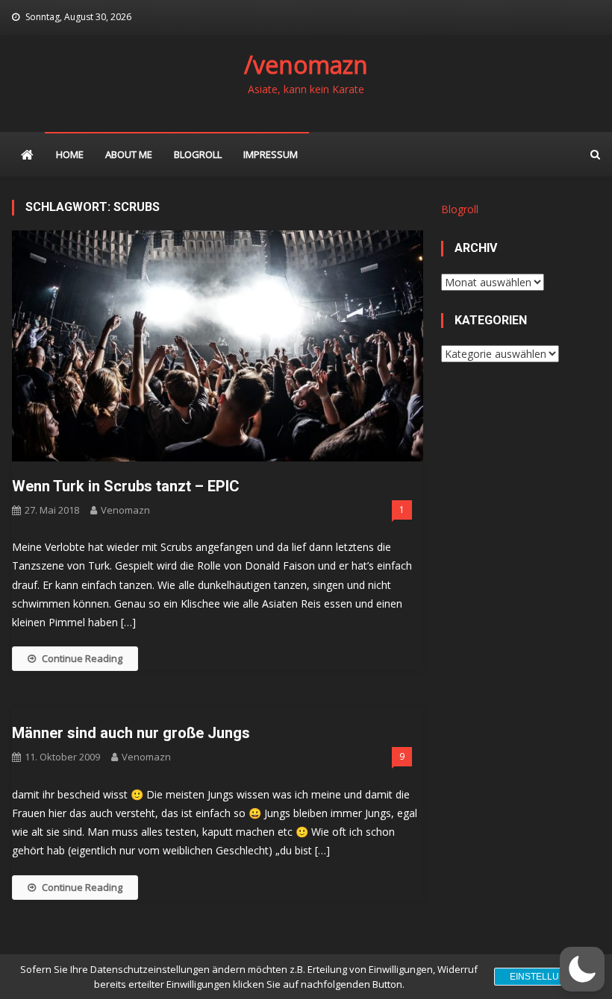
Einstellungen (547, 976)
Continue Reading (82, 658)
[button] (582, 969)
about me (128, 154)
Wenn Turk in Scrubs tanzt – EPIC (126, 486)
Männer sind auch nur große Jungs (131, 733)
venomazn (125, 510)
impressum (270, 154)
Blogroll (198, 154)
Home (70, 154)
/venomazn (306, 64)
